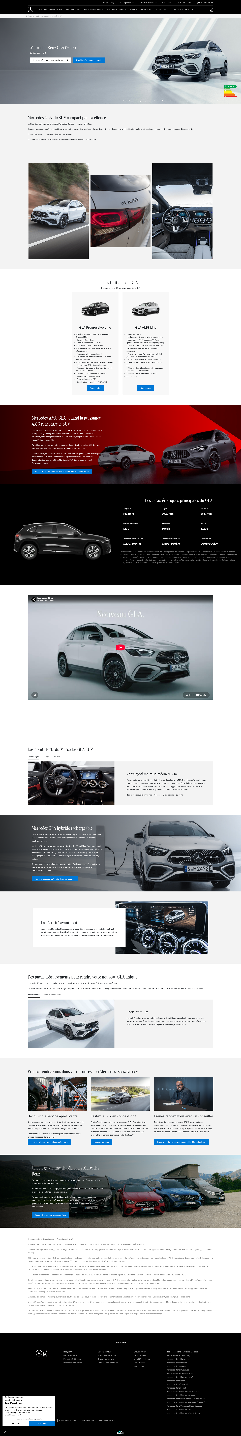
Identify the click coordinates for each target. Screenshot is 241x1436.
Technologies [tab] (33, 756)
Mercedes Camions (115, 9)
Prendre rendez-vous (139, 9)
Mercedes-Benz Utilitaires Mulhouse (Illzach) (185, 1398)
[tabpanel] (120, 783)
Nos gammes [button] (68, 1351)
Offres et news (140, 1355)
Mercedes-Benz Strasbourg (178, 1355)
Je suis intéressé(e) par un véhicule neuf (50, 60)
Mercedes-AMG (72, 9)
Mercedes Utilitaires (92, 9)
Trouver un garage (106, 1359)
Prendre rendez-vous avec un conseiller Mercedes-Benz (181, 1142)
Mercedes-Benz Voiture (49, 9)
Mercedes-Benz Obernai (176, 1362)
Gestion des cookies (106, 1420)
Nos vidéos (166, 2)
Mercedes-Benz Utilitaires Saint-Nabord (183, 1413)
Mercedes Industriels (72, 1362)
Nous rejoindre (140, 1366)
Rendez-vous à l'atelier (108, 1362)
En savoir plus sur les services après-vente (49, 1142)
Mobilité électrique (142, 1359)
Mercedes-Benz (70, 1355)
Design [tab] (46, 756)
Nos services (160, 9)
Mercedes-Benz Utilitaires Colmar (181, 1395)
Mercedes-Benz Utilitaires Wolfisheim (182, 1391)
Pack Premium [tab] (34, 994)
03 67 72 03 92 (186, 2)
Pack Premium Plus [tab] (52, 994)
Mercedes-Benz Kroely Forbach (180, 1373)
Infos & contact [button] (104, 1351)
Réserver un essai (101, 1142)
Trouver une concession (182, 9)
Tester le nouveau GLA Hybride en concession (55, 879)
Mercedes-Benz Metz (175, 1380)
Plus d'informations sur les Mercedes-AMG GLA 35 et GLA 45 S (62, 471)
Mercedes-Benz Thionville (177, 1384)
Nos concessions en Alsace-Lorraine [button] (182, 1351)
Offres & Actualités (148, 2)
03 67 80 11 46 (207, 2)
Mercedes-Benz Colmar (176, 1366)
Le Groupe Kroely (107, 2)
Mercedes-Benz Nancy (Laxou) (179, 1377)
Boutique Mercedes (128, 2)
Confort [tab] (56, 756)
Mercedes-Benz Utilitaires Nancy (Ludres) (184, 1406)
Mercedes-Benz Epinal (176, 1388)
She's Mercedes (140, 1362)
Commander (95, 388)
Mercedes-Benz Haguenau (177, 1359)
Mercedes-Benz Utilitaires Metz (180, 1409)
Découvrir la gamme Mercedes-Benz (50, 1215)
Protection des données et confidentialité (77, 1420)
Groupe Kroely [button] (140, 1351)
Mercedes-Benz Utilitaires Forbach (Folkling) (185, 1402)
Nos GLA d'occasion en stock (88, 60)
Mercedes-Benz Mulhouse (177, 1369)
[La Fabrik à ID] (120, 1432)
